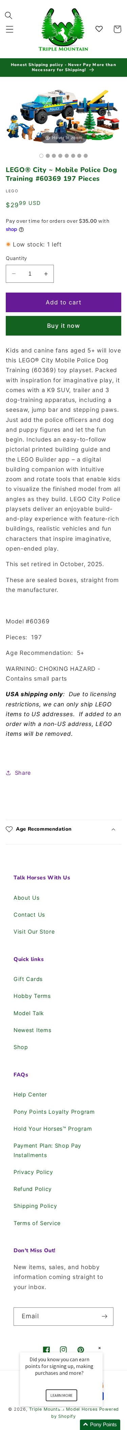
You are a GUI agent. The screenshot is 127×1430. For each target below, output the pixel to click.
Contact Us (29, 914)
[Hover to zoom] (63, 115)
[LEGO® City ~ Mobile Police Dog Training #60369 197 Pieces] (41, 156)
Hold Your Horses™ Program (53, 1128)
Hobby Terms (32, 996)
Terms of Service (37, 1223)
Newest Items (32, 1030)
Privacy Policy (33, 1172)
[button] (9, 29)
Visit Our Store (34, 931)
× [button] (99, 1348)
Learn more (61, 1395)
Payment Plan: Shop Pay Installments (47, 1150)
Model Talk (29, 1013)
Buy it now (63, 325)
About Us (27, 897)
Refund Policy (33, 1189)
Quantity (16, 258)
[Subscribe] (104, 1316)
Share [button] (23, 772)
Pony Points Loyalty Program (54, 1111)
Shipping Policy (35, 1205)
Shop (21, 1047)
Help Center (30, 1094)
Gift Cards (28, 979)
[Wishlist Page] (100, 29)
